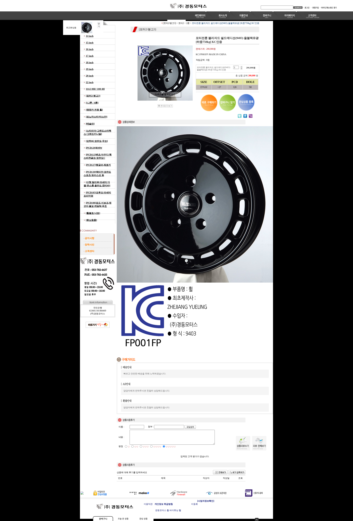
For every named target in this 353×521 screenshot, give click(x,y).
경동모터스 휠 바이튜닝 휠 (168, 510)
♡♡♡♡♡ (171, 447)
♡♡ (136, 447)
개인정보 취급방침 (164, 504)
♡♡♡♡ (157, 447)
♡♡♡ (146, 447)
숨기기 (257, 519)
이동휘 (194, 504)
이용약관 (148, 504)
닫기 (99, 24)
